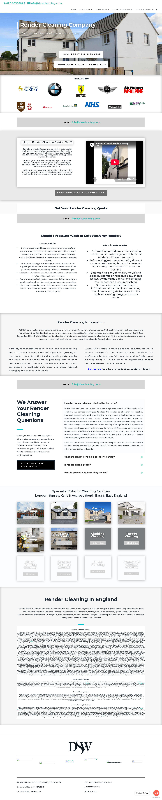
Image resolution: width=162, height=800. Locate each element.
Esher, (87, 683)
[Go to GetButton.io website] (156, 797)
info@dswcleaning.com (86, 122)
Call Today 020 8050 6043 (82, 54)
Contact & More (143, 9)
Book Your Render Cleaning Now (82, 64)
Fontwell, (103, 716)
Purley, (31, 641)
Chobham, (140, 682)
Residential (84, 9)
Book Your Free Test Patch (32, 464)
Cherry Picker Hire (121, 9)
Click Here (31, 518)
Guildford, (142, 683)
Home (73, 9)
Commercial (101, 9)
